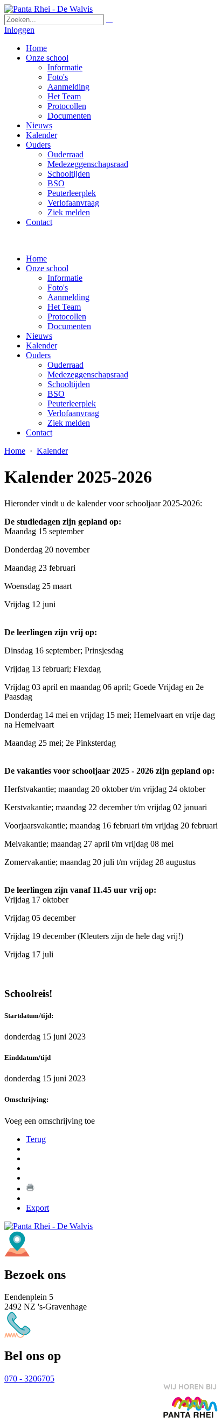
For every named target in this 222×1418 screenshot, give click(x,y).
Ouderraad (65, 364)
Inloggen (19, 29)
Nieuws (39, 335)
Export (37, 1207)
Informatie (64, 277)
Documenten (69, 326)
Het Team (64, 306)
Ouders (38, 355)
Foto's (57, 287)
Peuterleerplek (71, 403)
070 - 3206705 (29, 1378)
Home (36, 258)
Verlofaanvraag (73, 413)
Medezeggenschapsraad (87, 374)
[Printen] (30, 1188)
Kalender (41, 345)
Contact (39, 432)
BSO (56, 393)
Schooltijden (68, 384)
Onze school (47, 268)
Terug (36, 1139)
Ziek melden (68, 422)
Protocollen (66, 316)
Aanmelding (68, 297)
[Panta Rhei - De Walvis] (48, 8)
